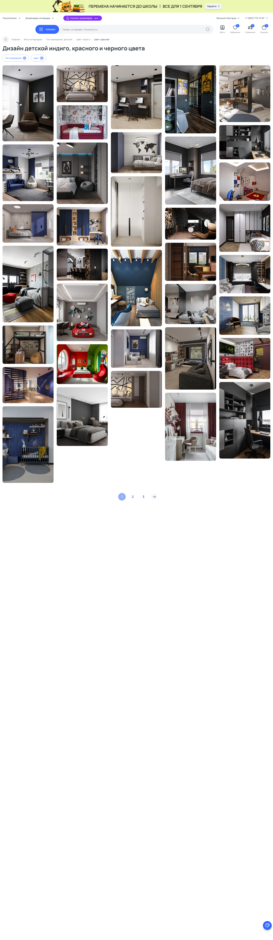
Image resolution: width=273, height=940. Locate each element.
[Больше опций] (49, 69)
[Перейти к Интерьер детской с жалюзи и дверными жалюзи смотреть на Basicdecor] (190, 171)
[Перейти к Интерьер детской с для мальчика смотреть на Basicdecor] (244, 181)
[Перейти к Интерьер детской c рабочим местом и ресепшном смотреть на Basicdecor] (136, 97)
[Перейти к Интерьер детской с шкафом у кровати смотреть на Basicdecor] (136, 211)
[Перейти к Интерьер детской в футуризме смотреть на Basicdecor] (82, 364)
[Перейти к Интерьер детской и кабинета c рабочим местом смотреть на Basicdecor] (244, 420)
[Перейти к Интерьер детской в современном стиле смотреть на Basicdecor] (28, 385)
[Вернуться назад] (6, 39)
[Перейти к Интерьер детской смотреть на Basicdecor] (28, 103)
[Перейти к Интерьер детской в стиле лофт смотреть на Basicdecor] (190, 99)
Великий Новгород (226, 18)
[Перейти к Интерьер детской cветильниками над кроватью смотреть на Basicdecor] (82, 265)
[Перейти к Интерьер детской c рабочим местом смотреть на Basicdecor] (244, 142)
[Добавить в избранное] (44, 69)
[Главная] (19, 29)
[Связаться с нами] (267, 925)
